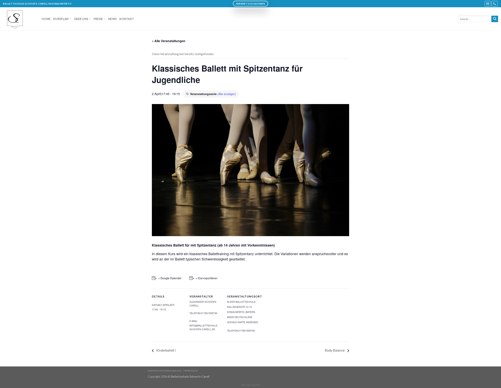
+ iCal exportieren (206, 278)
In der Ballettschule (241, 301)
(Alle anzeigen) (226, 94)
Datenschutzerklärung (164, 370)
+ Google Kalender (169, 278)
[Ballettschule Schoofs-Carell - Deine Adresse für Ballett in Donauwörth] (19, 19)
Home (46, 19)
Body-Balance (335, 350)
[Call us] (494, 3)
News (112, 19)
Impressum (190, 370)
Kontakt (126, 19)
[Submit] (494, 19)
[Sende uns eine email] (488, 3)
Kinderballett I (166, 350)
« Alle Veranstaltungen (168, 41)
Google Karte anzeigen (242, 322)
